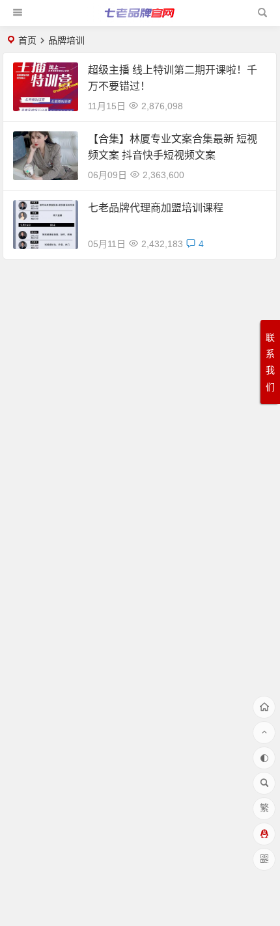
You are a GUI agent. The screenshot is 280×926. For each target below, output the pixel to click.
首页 (27, 40)
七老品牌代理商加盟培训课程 (155, 207)
